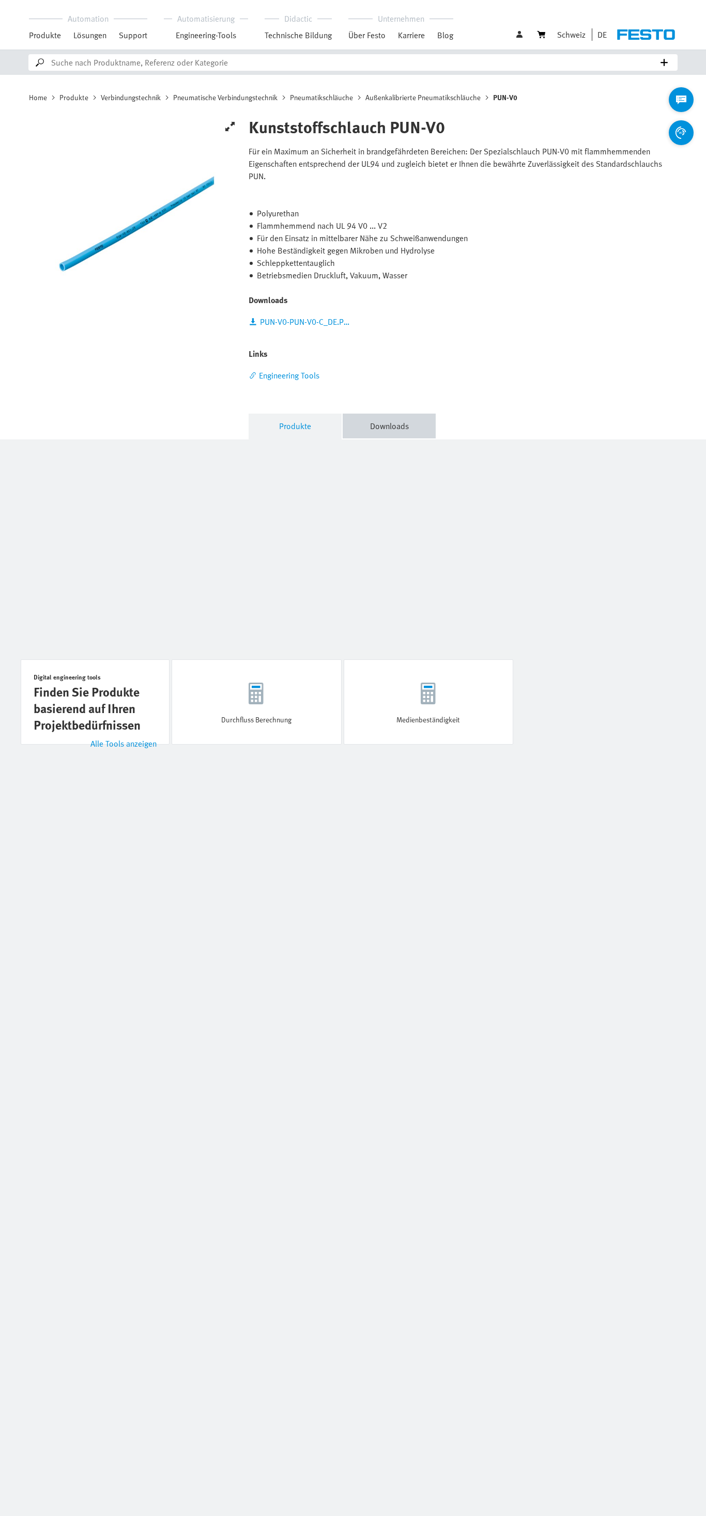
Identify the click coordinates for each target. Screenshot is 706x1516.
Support (133, 35)
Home (38, 97)
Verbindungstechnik (131, 97)
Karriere (411, 35)
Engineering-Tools (206, 35)
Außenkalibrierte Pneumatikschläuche (423, 97)
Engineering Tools (289, 375)
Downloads (389, 426)
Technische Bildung (298, 35)
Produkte (45, 35)
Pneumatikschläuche (321, 97)
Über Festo (367, 35)
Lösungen (89, 35)
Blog (445, 35)
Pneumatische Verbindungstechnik (225, 97)
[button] (520, 34)
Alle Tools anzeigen (123, 743)
